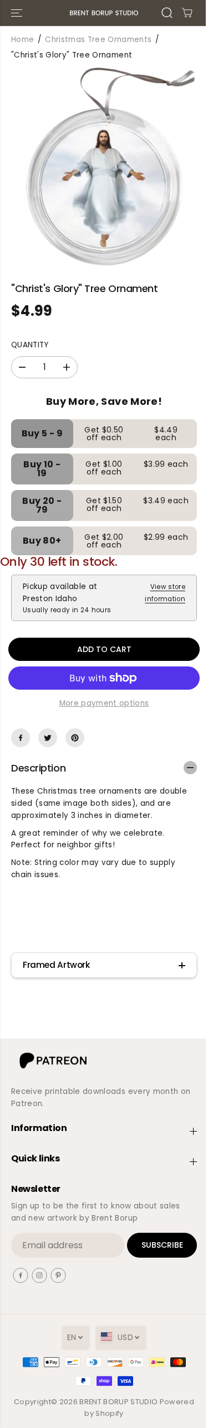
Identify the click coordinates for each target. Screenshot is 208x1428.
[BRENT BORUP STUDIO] (104, 13)
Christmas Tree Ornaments (98, 39)
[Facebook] (20, 737)
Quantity (30, 345)
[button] (17, 13)
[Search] (167, 13)
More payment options (104, 703)
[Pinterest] (74, 737)
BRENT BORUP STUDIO (118, 1401)
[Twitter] (47, 737)
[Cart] (187, 13)
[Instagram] (39, 1275)
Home (22, 39)
